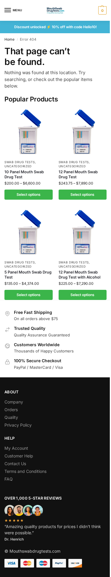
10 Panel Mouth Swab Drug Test (24, 174)
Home (9, 39)
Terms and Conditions (25, 471)
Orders (11, 409)
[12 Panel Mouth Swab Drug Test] (83, 132)
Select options (29, 194)
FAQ (8, 478)
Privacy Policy (18, 424)
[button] (102, 10)
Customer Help (18, 455)
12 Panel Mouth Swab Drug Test (78, 174)
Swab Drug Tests (19, 162)
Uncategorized (18, 166)
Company (13, 401)
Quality (11, 417)
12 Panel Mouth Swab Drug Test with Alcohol (79, 274)
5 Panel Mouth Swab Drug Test (28, 274)
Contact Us (15, 463)
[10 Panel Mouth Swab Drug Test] (28, 132)
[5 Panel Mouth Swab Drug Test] (28, 233)
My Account (16, 448)
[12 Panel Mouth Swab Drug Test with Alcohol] (83, 233)
